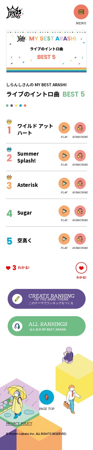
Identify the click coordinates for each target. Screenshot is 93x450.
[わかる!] (81, 268)
